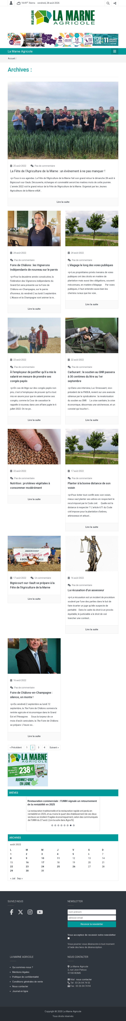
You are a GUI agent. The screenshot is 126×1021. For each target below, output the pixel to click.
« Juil (12, 878)
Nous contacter (20, 986)
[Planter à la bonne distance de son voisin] (91, 446)
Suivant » (54, 747)
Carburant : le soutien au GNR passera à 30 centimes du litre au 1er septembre (91, 376)
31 (42, 870)
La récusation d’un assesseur (86, 590)
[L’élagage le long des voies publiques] (91, 228)
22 (11, 866)
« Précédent (16, 747)
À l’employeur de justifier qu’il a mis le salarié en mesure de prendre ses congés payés (33, 376)
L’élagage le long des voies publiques (90, 265)
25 (58, 866)
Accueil (11, 58)
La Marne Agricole (20, 51)
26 (74, 866)
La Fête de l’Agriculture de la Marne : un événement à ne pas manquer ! (57, 171)
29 (11, 870)
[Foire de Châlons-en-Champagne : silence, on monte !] (34, 655)
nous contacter (84, 979)
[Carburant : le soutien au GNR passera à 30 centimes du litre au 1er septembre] (91, 335)
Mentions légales (20, 972)
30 (27, 870)
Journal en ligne (20, 991)
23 (27, 866)
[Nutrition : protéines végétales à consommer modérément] (34, 446)
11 (58, 858)
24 (42, 866)
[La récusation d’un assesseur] (91, 553)
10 (42, 858)
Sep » (20, 878)
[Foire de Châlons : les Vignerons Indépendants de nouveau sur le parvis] (34, 228)
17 (42, 862)
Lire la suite (63, 202)
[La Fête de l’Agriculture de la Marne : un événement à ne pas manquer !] (63, 120)
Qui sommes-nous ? (22, 967)
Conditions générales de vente (27, 981)
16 (27, 862)
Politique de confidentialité (25, 976)
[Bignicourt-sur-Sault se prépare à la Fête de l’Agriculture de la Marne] (34, 553)
